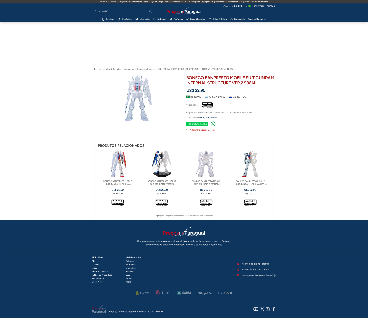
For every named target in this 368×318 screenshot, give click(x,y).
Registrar (259, 6)
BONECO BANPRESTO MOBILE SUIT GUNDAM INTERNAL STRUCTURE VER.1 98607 (117, 183)
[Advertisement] (184, 44)
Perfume (130, 271)
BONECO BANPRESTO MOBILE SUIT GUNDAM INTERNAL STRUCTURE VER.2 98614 (197, 69)
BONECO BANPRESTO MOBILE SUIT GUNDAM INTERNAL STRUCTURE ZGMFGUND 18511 (162, 183)
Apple (128, 282)
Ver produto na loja (197, 123)
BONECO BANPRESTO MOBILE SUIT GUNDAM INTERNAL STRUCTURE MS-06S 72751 (206, 183)
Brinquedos (129, 69)
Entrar (271, 6)
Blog (94, 261)
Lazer (128, 275)
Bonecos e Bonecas (146, 69)
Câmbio (95, 264)
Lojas (94, 268)
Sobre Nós (97, 282)
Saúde (129, 278)
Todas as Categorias (257, 19)
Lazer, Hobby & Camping (110, 69)
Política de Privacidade (102, 275)
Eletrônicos (131, 264)
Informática (131, 268)
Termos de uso (98, 278)
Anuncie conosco (100, 271)
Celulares (130, 261)
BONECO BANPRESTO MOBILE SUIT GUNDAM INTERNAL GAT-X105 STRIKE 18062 (250, 183)
